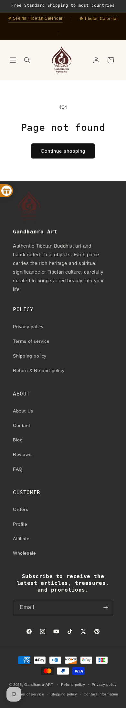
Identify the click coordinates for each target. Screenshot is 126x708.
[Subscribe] (106, 607)
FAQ (18, 469)
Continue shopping (63, 151)
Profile (20, 524)
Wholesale (24, 553)
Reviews (22, 454)
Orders (20, 509)
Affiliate (21, 538)
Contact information (101, 694)
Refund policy (73, 684)
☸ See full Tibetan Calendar (35, 18)
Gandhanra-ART (38, 684)
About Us (23, 410)
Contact (21, 425)
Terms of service (31, 341)
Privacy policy (28, 326)
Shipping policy (30, 356)
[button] (13, 60)
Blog (18, 439)
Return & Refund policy (38, 370)
